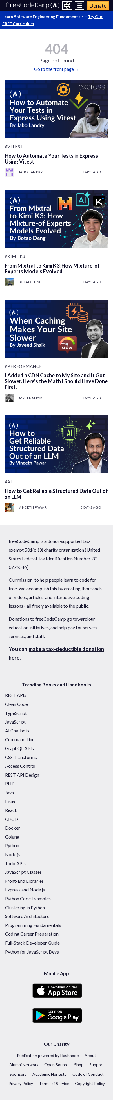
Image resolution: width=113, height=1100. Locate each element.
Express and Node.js (25, 889)
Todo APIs (15, 863)
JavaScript (15, 721)
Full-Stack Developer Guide (32, 942)
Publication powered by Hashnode (48, 1055)
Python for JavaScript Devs (32, 951)
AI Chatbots (17, 730)
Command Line (19, 739)
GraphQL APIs (19, 748)
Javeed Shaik (31, 398)
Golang (12, 836)
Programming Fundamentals (33, 925)
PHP (9, 783)
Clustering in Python (25, 907)
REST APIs (15, 695)
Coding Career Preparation (32, 933)
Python (12, 845)
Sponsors (18, 1074)
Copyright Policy (90, 1083)
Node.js (12, 854)
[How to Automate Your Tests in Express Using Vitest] (57, 109)
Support (96, 1064)
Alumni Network (24, 1064)
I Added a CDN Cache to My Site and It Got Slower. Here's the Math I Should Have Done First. (56, 381)
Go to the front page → (56, 69)
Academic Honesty (49, 1074)
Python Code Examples (28, 898)
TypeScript (16, 713)
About (90, 1055)
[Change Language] (67, 5)
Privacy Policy (20, 1083)
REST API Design (22, 775)
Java (9, 792)
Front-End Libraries (24, 881)
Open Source (56, 1064)
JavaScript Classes (23, 872)
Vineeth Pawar (33, 507)
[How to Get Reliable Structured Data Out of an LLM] (57, 444)
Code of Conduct (88, 1074)
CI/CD (11, 819)
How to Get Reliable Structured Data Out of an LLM (56, 494)
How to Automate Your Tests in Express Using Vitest (51, 159)
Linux (10, 801)
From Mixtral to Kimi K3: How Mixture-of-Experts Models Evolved (53, 268)
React (11, 810)
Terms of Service (54, 1083)
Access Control (20, 766)
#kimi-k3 (15, 256)
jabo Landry (31, 172)
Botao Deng (30, 282)
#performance (23, 366)
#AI (8, 481)
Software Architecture (27, 916)
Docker (12, 827)
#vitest (14, 146)
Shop (78, 1064)
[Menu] (80, 5)
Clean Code (16, 704)
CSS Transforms (21, 757)
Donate (98, 5)
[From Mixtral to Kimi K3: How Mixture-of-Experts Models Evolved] (57, 219)
